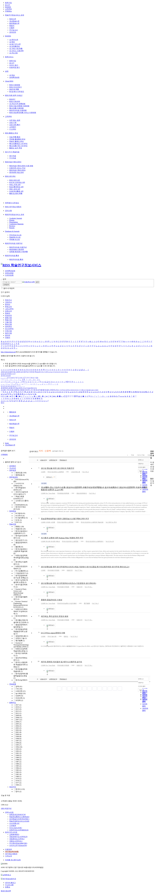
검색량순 (12, 466)
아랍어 (7, 337)
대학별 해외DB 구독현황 (18, 252)
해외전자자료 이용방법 (18, 110)
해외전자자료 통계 (12, 255)
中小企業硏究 (22, 571)
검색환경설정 (14, 77)
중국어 (7, 304)
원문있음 (21, 473)
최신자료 (12, 156)
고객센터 (8, 9)
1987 (18, 762)
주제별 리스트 (14, 239)
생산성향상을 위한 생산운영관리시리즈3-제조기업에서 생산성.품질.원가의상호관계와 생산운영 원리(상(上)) (85, 567)
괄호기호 (8, 318)
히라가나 (8, 300)
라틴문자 (8, 326)
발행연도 (12, 702)
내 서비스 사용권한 (16, 51)
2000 (18, 734)
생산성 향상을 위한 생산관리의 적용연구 (57, 468)
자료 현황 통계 (14, 137)
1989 (18, 757)
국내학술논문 (14, 21)
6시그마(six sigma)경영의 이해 (53, 633)
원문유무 (12, 470)
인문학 (19, 696)
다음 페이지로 (115, 688)
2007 (19, 720)
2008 (19, 717)
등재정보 (12, 511)
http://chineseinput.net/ (8, 352)
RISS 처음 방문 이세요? (13, 95)
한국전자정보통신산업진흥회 (67, 603)
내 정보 (12, 75)
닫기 (2, 403)
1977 (18, 783)
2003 (18, 728)
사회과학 (21, 691)
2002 (18, 730)
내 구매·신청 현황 (15, 48)
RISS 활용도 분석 (11, 133)
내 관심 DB (13, 53)
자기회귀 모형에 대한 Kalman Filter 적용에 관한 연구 (62, 538)
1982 (18, 772)
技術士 (20, 526)
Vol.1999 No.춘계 (111, 522)
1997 (18, 741)
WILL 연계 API (14, 185)
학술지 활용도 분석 (16, 141)
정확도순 (141, 460)
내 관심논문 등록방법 (17, 104)
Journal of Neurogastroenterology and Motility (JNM (21, 645)
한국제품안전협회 (53, 570)
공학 (19, 686)
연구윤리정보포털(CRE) (18, 843)
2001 (18, 732)
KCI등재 (20, 513)
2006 (18, 722)
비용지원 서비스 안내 (17, 168)
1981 (18, 774)
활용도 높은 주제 (15, 148)
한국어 (20, 789)
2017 (18, 705)
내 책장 (12, 42)
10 (38, 661)
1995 (18, 745)
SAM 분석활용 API (16, 191)
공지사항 (8, 211)
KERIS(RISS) (22, 505)
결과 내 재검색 (8, 288)
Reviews (12, 226)
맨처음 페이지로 (59, 688)
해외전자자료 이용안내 (13, 243)
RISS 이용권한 (14, 101)
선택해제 (4, 454)
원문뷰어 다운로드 (12, 203)
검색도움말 (9, 273)
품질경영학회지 (82, 493)
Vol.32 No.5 (74, 636)
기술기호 (8, 322)
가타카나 (8, 302)
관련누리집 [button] (9, 812)
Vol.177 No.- (79, 570)
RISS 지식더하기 (15, 87)
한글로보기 (63, 460)
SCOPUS (20, 516)
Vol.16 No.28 (110, 541)
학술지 (11, 26)
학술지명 (12, 524)
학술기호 (8, 320)
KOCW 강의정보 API (17, 182)
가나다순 (12, 468)
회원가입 (8, 3)
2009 (18, 715)
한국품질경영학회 (63, 493)
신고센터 (12, 129)
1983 (18, 770)
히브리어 (8, 315)
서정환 (53, 522)
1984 (18, 768)
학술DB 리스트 (15, 237)
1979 (18, 778)
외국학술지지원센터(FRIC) (19, 819)
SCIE (19, 520)
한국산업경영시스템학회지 (94, 541)
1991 (18, 753)
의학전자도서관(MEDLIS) (18, 830)
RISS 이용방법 (14, 85)
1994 (19, 747)
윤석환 (53, 541)
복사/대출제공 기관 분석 (18, 143)
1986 (18, 764)
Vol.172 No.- (88, 665)
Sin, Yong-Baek (50, 493)
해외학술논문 (14, 23)
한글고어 (8, 306)
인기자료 (12, 158)
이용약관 (8, 849)
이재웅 (48, 522)
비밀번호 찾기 (14, 67)
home (7, 443)
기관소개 (8, 856)
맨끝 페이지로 (120, 688)
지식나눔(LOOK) (15, 828)
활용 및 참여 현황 (15, 193)
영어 (18, 791)
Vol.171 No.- (88, 620)
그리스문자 (9, 309)
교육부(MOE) (14, 834)
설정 (6, 71)
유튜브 (7, 887)
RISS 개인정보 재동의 (13, 207)
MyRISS (8, 7)
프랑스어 (8, 311)
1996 (18, 743)
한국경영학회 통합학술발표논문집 (20, 676)
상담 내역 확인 (14, 125)
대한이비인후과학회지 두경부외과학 (20, 611)
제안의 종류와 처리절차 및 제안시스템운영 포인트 (61, 662)
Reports (11, 228)
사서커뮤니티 (14, 823)
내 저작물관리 (14, 46)
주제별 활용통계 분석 (17, 139)
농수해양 (21, 693)
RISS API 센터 (10, 176)
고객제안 (12, 127)
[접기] (151, 475)
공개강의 (12, 32)
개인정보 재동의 (11, 854)
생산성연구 (21, 540)
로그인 (7, 5)
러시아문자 (9, 329)
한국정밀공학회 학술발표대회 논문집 (20, 631)
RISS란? (12, 99)
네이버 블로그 (10, 883)
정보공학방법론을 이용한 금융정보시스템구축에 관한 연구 (65, 519)
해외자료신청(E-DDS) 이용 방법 (21, 166)
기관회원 (12, 825)
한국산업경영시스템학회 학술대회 (20, 551)
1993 (18, 749)
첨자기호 (8, 324)
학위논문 (12, 19)
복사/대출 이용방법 (16, 108)
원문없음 (20, 475)
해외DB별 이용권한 (16, 249)
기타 (19, 689)
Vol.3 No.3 (95, 603)
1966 (18, 785)
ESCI (19, 522)
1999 (18, 736)
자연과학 (20, 698)
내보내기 (43, 460)
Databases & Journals (12, 231)
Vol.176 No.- (88, 587)
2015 (18, 709)
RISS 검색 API (14, 180)
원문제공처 (13, 477)
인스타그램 (9, 885)
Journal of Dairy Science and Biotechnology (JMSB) (19, 592)
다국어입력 (9, 275)
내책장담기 (53, 460)
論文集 (19, 547)
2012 (18, 713)
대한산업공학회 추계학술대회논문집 (21, 558)
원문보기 (50, 477)
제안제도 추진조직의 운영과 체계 (54, 616)
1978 (18, 781)
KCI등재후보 (22, 518)
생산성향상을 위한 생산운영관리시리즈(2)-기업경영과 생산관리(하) (68, 583)
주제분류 (12, 684)
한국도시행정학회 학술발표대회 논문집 (20, 664)
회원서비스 (9, 57)
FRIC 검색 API (14, 189)
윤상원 (48, 541)
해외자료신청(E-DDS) (13, 162)
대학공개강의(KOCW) (17, 814)
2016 (18, 707)
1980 (18, 776)
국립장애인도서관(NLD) (18, 837)
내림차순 (141, 463)
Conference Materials (16, 224)
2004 (18, 726)
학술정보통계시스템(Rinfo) (19, 817)
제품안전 (21, 529)
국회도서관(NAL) (15, 841)
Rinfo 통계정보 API (16, 187)
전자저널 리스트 (15, 235)
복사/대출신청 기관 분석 (18, 146)
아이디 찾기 (13, 65)
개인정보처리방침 (12, 851)
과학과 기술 (21, 638)
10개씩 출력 (141, 686)
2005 (18, 724)
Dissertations (13, 222)
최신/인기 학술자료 (12, 152)
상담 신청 (12, 122)
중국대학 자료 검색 (16, 172)
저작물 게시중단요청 (13, 860)
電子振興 (20, 640)
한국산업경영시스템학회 (56, 472)
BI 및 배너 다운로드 (16, 91)
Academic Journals (15, 218)
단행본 (11, 28)
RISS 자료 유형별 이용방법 (19, 106)
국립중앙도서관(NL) (16, 839)
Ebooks (11, 220)
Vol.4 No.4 (85, 472)
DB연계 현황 (14, 89)
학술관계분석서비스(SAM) (19, 821)
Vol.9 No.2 (92, 493)
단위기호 (8, 331)
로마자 (7, 335)
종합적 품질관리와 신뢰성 (51, 600)
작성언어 (12, 787)
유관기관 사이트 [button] (11, 832)
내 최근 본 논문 (15, 44)
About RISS (9, 81)
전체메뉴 (8, 11)
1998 (18, 738)
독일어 (7, 313)
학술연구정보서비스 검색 (14, 15)
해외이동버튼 (6, 891)
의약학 (19, 700)
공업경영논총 (22, 636)
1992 (18, 751)
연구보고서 (13, 30)
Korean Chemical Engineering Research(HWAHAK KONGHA (20, 604)
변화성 (57, 541)
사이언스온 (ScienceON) (18, 845)
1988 (18, 760)
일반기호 (8, 333)
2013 (18, 711)
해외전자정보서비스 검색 (14, 214)
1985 (18, 766)
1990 (18, 755)
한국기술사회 (52, 636)
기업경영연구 (22, 573)
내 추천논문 (13, 40)
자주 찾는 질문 (14, 120)
